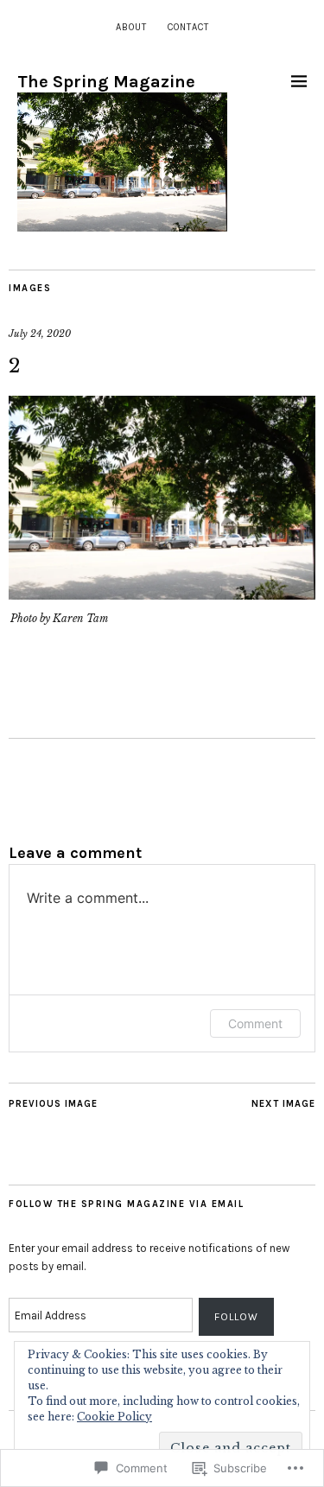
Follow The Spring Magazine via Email (126, 1204)
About (131, 27)
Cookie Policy (114, 1416)
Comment (255, 1023)
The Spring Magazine (106, 82)
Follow (236, 1317)
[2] (162, 594)
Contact (188, 27)
